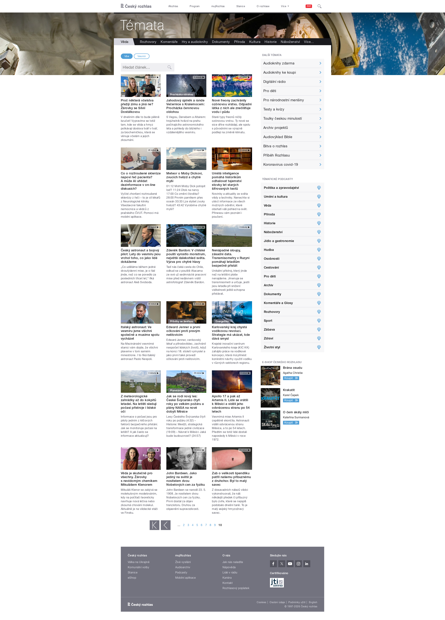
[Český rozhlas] (136, 6)
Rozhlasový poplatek (235, 588)
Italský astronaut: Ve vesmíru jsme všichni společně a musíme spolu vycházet (140, 332)
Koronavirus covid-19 (280, 164)
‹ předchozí (166, 525)
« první (154, 525)
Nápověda (229, 567)
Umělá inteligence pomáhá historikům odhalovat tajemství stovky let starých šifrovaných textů (226, 180)
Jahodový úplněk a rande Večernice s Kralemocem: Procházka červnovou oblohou (185, 106)
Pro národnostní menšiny (283, 100)
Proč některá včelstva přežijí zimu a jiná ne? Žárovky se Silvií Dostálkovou (137, 106)
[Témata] (222, 25)
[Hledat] (319, 6)
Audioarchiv (182, 567)
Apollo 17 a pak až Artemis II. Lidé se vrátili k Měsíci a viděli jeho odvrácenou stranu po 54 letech (231, 403)
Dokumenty (221, 42)
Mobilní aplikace (185, 577)
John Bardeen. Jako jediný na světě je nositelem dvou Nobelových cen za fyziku (185, 478)
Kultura (254, 42)
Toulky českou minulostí (282, 118)
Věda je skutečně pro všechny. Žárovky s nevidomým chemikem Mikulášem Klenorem (139, 478)
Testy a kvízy (273, 109)
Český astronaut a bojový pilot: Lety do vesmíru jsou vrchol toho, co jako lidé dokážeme (141, 256)
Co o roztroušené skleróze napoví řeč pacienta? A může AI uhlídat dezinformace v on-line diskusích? (141, 180)
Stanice (240, 6)
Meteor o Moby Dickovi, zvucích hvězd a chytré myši (184, 177)
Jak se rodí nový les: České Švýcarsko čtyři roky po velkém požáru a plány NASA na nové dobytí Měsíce (185, 403)
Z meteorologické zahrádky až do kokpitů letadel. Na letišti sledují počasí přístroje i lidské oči (139, 403)
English (313, 602)
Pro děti (269, 91)
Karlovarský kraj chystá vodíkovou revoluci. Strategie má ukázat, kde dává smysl (231, 332)
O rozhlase (263, 6)
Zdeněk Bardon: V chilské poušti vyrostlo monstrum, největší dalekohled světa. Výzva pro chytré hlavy (186, 256)
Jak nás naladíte (232, 562)
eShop (132, 577)
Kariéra (227, 577)
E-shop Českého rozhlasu (282, 362)
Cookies (261, 602)
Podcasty (181, 572)
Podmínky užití (296, 602)
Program (195, 6)
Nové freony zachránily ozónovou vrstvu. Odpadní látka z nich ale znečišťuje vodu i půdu (232, 106)
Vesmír (141, 56)
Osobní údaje (277, 602)
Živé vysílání (183, 562)
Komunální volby (138, 567)
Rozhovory (148, 42)
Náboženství (290, 42)
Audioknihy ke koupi (279, 72)
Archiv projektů (275, 128)
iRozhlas (173, 6)
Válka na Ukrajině (138, 562)
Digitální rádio (274, 82)
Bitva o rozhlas (275, 146)
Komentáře (169, 42)
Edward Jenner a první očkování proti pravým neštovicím (183, 330)
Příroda (239, 42)
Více (309, 42)
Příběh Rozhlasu (276, 155)
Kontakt (227, 583)
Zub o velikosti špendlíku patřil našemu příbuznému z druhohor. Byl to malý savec (231, 478)
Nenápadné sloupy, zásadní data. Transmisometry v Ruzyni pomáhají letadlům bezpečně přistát (230, 257)
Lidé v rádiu (229, 572)
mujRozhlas (218, 6)
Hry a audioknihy (195, 42)
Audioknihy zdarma (278, 63)
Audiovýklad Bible (277, 137)
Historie (271, 42)
